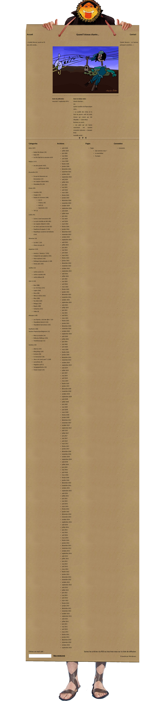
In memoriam (38, 357)
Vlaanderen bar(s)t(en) (40, 325)
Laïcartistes (37, 362)
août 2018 (65, 399)
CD (39, 200)
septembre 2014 (67, 522)
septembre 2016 (67, 459)
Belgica (31, 161)
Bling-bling (37, 351)
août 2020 (65, 336)
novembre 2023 (66, 234)
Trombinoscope (38, 341)
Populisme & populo (39, 229)
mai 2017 (65, 438)
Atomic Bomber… (78, 101)
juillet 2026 (65, 151)
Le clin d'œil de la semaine (41, 157)
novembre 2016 (66, 454)
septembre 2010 (67, 647)
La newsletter (99, 153)
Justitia (31, 268)
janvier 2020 (65, 355)
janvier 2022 (65, 292)
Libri (30, 281)
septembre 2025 (67, 177)
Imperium (32, 249)
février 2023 (65, 258)
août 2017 (65, 430)
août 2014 (65, 525)
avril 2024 (65, 221)
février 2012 (65, 603)
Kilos (35, 298)
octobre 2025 (66, 174)
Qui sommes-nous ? (101, 151)
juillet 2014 (65, 527)
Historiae (31, 238)
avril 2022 (65, 284)
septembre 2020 (67, 334)
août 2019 (65, 368)
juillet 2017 (65, 433)
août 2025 (65, 179)
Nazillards (32, 329)
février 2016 (65, 477)
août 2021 (65, 305)
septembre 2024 (67, 208)
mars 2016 (65, 475)
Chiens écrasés (38, 245)
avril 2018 (65, 410)
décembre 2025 (66, 169)
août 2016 (65, 462)
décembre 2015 (66, 483)
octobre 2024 (66, 205)
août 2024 (65, 211)
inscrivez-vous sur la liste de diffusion (121, 652)
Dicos (35, 293)
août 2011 (65, 619)
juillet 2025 (65, 182)
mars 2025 (65, 192)
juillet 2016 (65, 464)
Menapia (31, 315)
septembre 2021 (67, 302)
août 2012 (65, 587)
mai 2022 (65, 281)
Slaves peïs (37, 264)
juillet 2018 (65, 402)
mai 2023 (65, 250)
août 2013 (65, 556)
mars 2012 (65, 600)
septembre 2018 (67, 396)
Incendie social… (78, 135)
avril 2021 (65, 315)
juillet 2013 (65, 558)
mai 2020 (65, 344)
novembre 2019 (66, 360)
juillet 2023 (65, 245)
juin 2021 (64, 310)
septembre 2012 (67, 585)
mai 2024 (65, 219)
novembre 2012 (66, 579)
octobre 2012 (66, 582)
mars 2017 (65, 443)
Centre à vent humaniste (41, 219)
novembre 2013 (66, 548)
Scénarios (36, 309)
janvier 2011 (65, 637)
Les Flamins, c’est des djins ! (42, 319)
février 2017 (65, 446)
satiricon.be (41, 168)
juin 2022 (64, 279)
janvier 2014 (65, 543)
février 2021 (65, 320)
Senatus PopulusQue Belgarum (38, 331)
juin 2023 (64, 247)
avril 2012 (65, 598)
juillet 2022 (65, 276)
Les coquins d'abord (39, 181)
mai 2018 (65, 407)
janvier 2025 (65, 198)
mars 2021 (65, 318)
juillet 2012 (65, 590)
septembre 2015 (67, 491)
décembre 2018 (66, 389)
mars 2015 (65, 506)
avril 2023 (65, 253)
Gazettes (36, 192)
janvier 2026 (65, 166)
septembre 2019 (67, 365)
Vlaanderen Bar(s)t (39, 322)
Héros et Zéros (38, 296)
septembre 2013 (67, 553)
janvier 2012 (65, 606)
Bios (35, 285)
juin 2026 (64, 153)
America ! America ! (40, 253)
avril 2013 (65, 566)
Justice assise (38, 272)
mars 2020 (65, 349)
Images (36, 195)
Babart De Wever (39, 152)
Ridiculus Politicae (39, 338)
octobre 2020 (66, 331)
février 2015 (65, 509)
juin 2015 (64, 498)
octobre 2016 (66, 456)
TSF (35, 210)
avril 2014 (65, 535)
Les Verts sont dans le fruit (41, 226)
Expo (35, 155)
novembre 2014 (66, 517)
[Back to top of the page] (82, 139)
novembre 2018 (66, 391)
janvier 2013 (65, 574)
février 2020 (65, 352)
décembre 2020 (66, 326)
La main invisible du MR (41, 221)
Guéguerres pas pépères (41, 256)
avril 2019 (65, 378)
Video (35, 311)
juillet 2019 (65, 370)
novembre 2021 (66, 297)
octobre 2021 (66, 300)
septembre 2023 (67, 239)
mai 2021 (65, 313)
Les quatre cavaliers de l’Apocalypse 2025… (82, 106)
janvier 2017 (65, 449)
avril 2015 (65, 504)
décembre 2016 (66, 451)
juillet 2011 (65, 621)
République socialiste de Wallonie (44, 232)
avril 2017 (65, 441)
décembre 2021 (66, 294)
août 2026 (65, 148)
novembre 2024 (66, 203)
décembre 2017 (66, 420)
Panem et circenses (39, 197)
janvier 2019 (65, 386)
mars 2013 (65, 569)
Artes (30, 148)
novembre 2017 (66, 423)
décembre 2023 (66, 232)
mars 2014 (65, 538)
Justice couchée (38, 274)
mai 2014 (65, 532)
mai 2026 (65, 156)
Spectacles (41, 208)
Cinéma (40, 203)
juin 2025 (64, 185)
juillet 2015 (65, 496)
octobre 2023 (66, 237)
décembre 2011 (66, 608)
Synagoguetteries (39, 367)
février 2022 (65, 289)
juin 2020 (64, 341)
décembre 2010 (66, 640)
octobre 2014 (66, 519)
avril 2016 (65, 472)
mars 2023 (65, 255)
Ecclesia (36, 354)
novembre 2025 (66, 172)
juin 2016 (64, 467)
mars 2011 (65, 632)
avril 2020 (65, 347)
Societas (31, 345)
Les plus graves (38, 165)
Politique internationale (40, 261)
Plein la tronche (38, 335)
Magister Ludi (38, 364)
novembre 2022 (66, 266)
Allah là (36, 349)
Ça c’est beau (37, 288)
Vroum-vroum (38, 370)
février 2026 (65, 164)
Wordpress (132, 656)
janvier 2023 (65, 260)
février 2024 (65, 226)
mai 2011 (65, 626)
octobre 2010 (66, 645)
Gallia (30, 215)
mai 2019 (65, 375)
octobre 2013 (66, 551)
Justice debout (38, 277)
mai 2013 (65, 564)
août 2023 (65, 242)
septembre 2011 (67, 616)
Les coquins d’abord (39, 224)
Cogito (35, 290)
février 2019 (65, 383)
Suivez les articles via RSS (94, 652)
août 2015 (65, 493)
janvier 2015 (65, 511)
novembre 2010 (66, 642)
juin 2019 (64, 373)
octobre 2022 (66, 268)
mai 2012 (65, 595)
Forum (31, 188)
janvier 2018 (65, 417)
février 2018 (65, 415)
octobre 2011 (66, 613)
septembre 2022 (67, 271)
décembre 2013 (66, 545)
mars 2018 (65, 412)
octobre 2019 (66, 362)
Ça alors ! (36, 242)
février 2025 (65, 195)
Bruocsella (32, 172)
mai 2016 (65, 470)
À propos (97, 156)
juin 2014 (64, 530)
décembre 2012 (66, 577)
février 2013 (65, 572)
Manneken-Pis (38, 184)
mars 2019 (65, 381)
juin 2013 (64, 561)
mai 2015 (65, 501)
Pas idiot (36, 301)
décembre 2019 (66, 357)
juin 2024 (64, 216)
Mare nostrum (38, 258)
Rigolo (35, 306)
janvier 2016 (65, 480)
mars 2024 (65, 224)
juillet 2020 (65, 339)
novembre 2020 (66, 328)
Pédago (36, 303)
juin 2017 (64, 436)
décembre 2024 (66, 200)
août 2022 (65, 274)
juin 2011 (64, 624)
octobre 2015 (66, 488)
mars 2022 (65, 287)
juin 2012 (64, 592)
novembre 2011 (66, 611)
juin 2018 (64, 404)
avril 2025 (65, 190)
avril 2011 (65, 629)
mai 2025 (65, 187)
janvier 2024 (65, 229)
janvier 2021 (65, 323)
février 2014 (65, 540)
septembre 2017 (67, 428)
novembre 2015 (66, 485)
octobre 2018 (66, 394)
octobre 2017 (66, 425)
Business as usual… (79, 122)
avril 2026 (65, 158)
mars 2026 (65, 161)
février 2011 (65, 634)
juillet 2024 (65, 213)
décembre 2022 (66, 263)
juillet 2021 (65, 307)
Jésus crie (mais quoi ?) (40, 359)
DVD (39, 205)
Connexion (122, 148)
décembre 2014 (66, 514)
